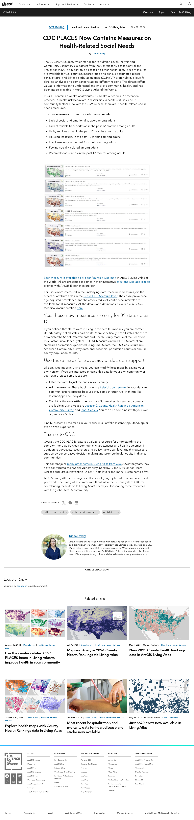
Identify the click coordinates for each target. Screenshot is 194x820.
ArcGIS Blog (9, 12)
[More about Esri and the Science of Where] (13, 762)
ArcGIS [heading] (30, 753)
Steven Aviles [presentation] (32, 717)
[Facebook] (7, 776)
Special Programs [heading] (143, 753)
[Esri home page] (8, 4)
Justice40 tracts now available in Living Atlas (155, 725)
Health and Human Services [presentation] (107, 645)
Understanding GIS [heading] (90, 753)
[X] (13, 776)
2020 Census (89, 410)
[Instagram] (13, 781)
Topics (162, 12)
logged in (22, 586)
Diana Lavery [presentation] (29, 645)
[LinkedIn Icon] (76, 503)
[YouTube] (19, 781)
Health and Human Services (85, 27)
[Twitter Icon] (64, 503)
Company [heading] (112, 753)
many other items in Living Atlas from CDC (94, 463)
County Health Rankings (114, 405)
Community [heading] (59, 753)
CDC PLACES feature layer (100, 296)
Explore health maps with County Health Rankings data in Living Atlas (33, 728)
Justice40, (91, 405)
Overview (148, 12)
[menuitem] (38, 760)
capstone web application (133, 281)
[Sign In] (189, 4)
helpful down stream (113, 387)
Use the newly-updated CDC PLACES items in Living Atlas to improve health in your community (32, 658)
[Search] (181, 4)
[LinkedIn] (19, 776)
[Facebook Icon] (70, 503)
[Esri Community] (7, 781)
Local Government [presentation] (170, 717)
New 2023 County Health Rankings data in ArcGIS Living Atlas (157, 652)
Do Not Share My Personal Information (162, 813)
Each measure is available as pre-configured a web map (80, 277)
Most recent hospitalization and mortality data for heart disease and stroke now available (95, 727)
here (80, 308)
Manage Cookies (125, 813)
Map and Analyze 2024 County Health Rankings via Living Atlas (92, 652)
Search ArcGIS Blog (181, 12)
